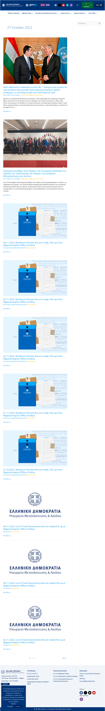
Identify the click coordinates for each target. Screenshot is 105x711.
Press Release (15, 95)
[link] (91, 699)
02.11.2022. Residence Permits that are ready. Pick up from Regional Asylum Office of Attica (32, 357)
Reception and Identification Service (46, 13)
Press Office (92, 13)
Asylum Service (65, 13)
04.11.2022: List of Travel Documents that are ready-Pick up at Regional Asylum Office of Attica (34, 527)
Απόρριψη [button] (10, 706)
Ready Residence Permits (19, 248)
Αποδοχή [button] (17, 706)
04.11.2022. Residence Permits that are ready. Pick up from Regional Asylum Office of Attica (32, 244)
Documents (6, 248)
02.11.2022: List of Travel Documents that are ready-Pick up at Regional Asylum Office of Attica (34, 641)
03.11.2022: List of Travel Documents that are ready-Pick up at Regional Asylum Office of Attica (34, 584)
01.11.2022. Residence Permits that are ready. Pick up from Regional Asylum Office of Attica (32, 414)
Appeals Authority (79, 13)
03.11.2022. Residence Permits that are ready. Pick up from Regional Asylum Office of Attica (32, 300)
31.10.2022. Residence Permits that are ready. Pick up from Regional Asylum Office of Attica (32, 471)
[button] (77, 5)
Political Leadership (13, 13)
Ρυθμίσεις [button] (13, 703)
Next (64, 658)
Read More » (7, 111)
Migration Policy (26, 13)
